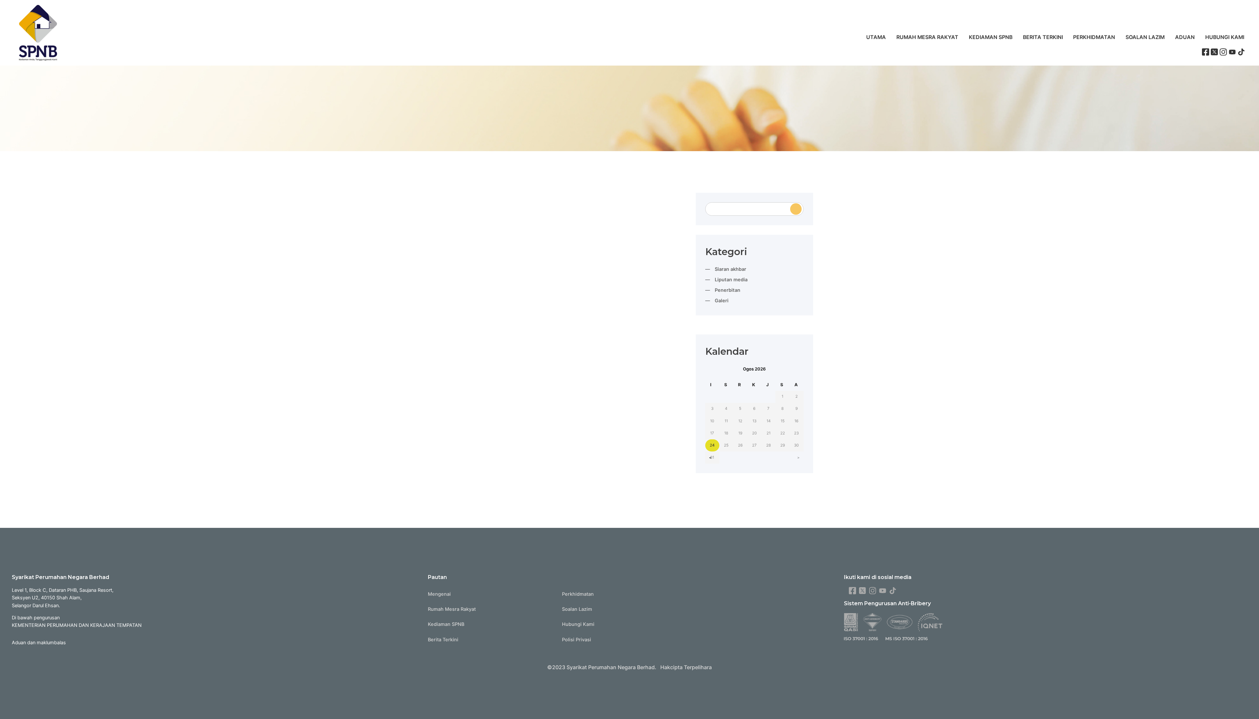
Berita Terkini (1043, 37)
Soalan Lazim (1145, 37)
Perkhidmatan (1094, 37)
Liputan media (731, 280)
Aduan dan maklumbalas (39, 643)
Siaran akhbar (730, 269)
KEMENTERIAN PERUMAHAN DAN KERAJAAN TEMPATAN (77, 625)
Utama (876, 37)
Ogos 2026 (754, 368)
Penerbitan (727, 290)
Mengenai (439, 594)
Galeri (722, 301)
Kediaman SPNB (990, 37)
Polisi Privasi (576, 640)
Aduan (1185, 37)
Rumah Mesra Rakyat (927, 37)
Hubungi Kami (1224, 37)
